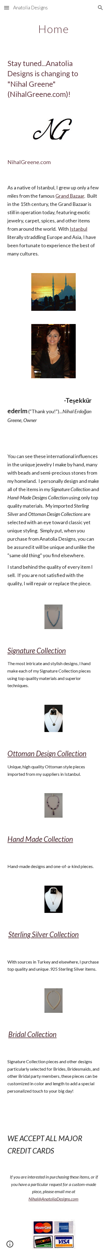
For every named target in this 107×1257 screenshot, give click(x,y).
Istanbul (78, 229)
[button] (6, 7)
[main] (53, 29)
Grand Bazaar (69, 196)
